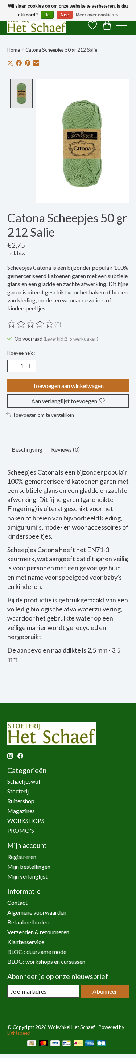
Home (13, 50)
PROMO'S (20, 830)
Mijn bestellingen (28, 866)
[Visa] (55, 1043)
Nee (65, 14)
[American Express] (90, 1043)
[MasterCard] (43, 1043)
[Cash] (31, 1043)
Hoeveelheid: (21, 353)
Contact (17, 902)
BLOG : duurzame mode (36, 951)
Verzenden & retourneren (38, 931)
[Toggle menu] (121, 25)
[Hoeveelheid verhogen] (29, 366)
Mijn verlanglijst (27, 876)
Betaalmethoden (28, 922)
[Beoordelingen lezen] (30, 324)
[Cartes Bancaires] (101, 1043)
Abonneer (104, 991)
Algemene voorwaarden (36, 912)
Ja (47, 14)
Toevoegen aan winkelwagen (68, 385)
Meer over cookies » (97, 14)
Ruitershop (20, 800)
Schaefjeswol (23, 781)
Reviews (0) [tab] (65, 449)
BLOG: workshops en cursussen (46, 961)
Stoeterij (18, 791)
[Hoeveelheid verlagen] (14, 366)
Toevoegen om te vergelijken (43, 415)
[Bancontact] (66, 1043)
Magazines (21, 810)
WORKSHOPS (25, 820)
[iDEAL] (78, 1043)
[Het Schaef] (36, 25)
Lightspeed (18, 1033)
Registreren (21, 856)
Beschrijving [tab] (27, 449)
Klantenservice (25, 941)
